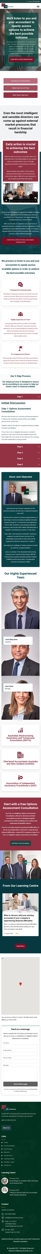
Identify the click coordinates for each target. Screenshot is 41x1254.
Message (5, 1065)
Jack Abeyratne (11, 639)
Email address (7, 1050)
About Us (6, 1128)
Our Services (8, 1155)
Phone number (7, 1057)
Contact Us (7, 1165)
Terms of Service (20, 1091)
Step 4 (20, 458)
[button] (38, 7)
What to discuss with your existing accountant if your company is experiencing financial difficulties (19, 918)
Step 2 (20, 447)
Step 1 (20, 397)
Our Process (8, 1149)
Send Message (20, 1084)
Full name (6, 1043)
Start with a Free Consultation (20, 843)
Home (6, 1142)
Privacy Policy (33, 1089)
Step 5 (20, 464)
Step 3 (20, 452)
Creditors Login (9, 1162)
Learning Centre (9, 1159)
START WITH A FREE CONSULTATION (21, 59)
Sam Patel (9, 686)
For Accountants (9, 1146)
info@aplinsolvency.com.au (14, 1218)
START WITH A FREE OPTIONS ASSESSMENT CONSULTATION (20, 241)
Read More (20, 946)
